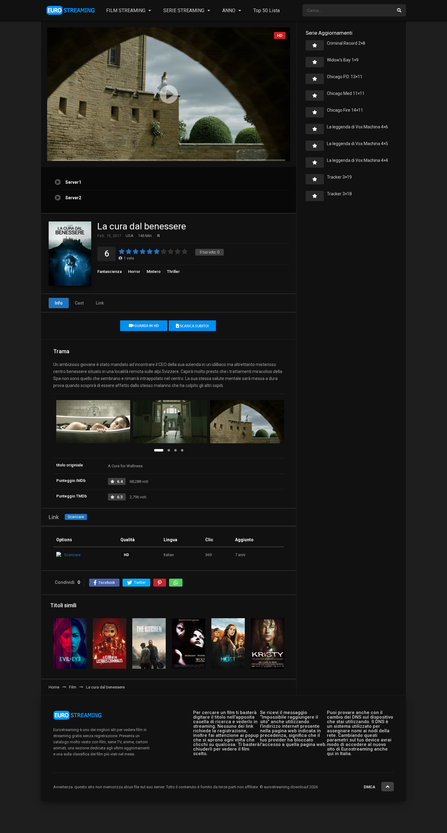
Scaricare (76, 517)
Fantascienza (109, 272)
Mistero (154, 272)
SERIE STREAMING (183, 10)
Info (59, 303)
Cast (79, 303)
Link (100, 303)
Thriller (173, 272)
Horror (134, 272)
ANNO (228, 10)
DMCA (369, 787)
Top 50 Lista (266, 10)
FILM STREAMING (125, 10)
